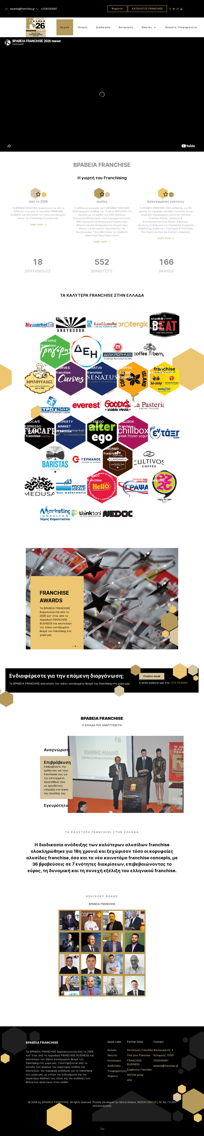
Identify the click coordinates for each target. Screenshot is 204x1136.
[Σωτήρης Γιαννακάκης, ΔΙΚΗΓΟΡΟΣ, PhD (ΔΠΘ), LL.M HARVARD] (91, 964)
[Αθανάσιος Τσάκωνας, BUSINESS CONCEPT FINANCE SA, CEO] (69, 964)
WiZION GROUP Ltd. (149, 1102)
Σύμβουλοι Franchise (139, 1069)
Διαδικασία (113, 1065)
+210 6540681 (179, 682)
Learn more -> (38, 224)
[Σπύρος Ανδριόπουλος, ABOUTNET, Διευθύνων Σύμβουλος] (113, 964)
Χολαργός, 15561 (163, 1055)
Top (102, 1128)
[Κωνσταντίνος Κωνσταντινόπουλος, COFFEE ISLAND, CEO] (91, 920)
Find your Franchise (138, 1055)
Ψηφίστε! (117, 8)
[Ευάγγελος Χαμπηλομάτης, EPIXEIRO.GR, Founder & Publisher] (135, 942)
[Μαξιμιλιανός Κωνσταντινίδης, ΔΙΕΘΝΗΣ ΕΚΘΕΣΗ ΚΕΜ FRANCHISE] (69, 986)
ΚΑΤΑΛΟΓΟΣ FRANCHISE (147, 8)
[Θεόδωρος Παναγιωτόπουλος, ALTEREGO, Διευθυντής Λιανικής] (113, 942)
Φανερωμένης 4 (163, 1050)
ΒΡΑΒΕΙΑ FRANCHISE (55, 1102)
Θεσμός (112, 1050)
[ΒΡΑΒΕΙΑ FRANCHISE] (36, 27)
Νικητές (112, 1055)
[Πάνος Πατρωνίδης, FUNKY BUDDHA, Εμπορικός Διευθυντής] (135, 920)
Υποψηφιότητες (117, 1071)
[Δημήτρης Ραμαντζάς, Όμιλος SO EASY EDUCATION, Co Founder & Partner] (113, 920)
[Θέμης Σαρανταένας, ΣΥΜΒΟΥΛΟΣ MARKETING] (91, 986)
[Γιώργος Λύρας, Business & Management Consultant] (135, 964)
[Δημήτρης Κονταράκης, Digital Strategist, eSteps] (113, 986)
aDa (129, 1079)
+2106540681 (48, 8)
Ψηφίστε (112, 1076)
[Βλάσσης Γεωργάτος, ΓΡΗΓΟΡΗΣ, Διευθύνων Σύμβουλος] (69, 920)
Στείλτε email (151, 676)
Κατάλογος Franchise (140, 1050)
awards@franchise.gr (22, 8)
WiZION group (135, 1074)
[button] (72, 646)
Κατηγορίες (114, 1060)
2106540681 (160, 1060)
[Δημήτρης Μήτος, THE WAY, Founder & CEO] (135, 986)
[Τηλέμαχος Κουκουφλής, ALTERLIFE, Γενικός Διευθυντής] (69, 942)
